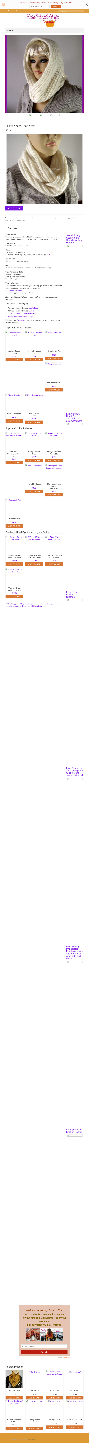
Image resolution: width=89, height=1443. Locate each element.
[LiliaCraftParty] (44, 20)
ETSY (31, 310)
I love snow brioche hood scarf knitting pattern (43, 218)
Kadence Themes (31, 1439)
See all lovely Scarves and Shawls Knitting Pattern (74, 239)
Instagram (21, 320)
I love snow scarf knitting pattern (16, 220)
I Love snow (28, 218)
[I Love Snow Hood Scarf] (44, 73)
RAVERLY (33, 307)
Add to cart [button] (14, 1398)
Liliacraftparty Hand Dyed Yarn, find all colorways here (74, 417)
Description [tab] (12, 228)
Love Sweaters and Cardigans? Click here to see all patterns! (74, 772)
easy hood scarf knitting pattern (16, 218)
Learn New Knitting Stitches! (72, 594)
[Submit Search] (60, 11)
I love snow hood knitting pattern (64, 218)
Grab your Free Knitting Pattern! (74, 1130)
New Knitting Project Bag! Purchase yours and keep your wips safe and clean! (74, 952)
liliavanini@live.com (13, 290)
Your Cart (13, 11)
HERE (49, 254)
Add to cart (14, 208)
